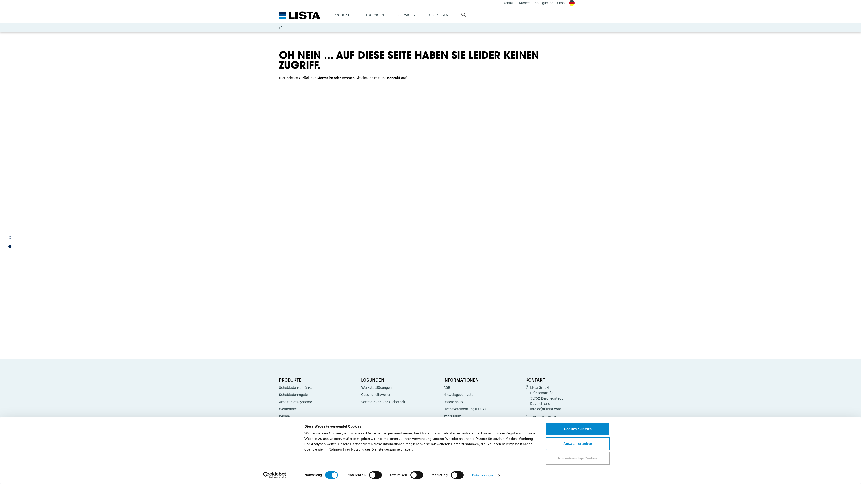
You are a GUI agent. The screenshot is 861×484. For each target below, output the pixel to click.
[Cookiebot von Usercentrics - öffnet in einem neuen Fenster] (274, 475)
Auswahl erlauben (577, 443)
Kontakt (535, 380)
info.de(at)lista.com (545, 409)
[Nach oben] (10, 246)
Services (406, 15)
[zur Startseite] (299, 15)
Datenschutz (453, 402)
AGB (446, 387)
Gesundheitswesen (376, 394)
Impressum (452, 416)
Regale (284, 416)
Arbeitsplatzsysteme (295, 402)
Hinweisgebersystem (459, 394)
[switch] (375, 475)
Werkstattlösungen (376, 387)
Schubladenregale (293, 394)
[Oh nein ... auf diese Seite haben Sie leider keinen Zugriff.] (10, 237)
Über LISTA (438, 15)
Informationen (461, 380)
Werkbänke (288, 409)
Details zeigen (483, 475)
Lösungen (375, 15)
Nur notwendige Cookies (577, 458)
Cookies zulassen (578, 429)
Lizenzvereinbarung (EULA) (464, 409)
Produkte (343, 15)
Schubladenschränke (295, 387)
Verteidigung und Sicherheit (383, 402)
